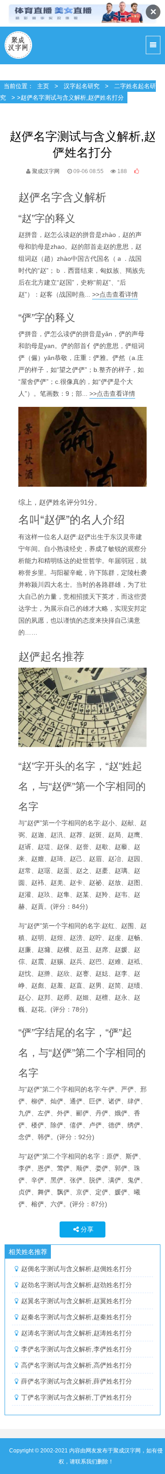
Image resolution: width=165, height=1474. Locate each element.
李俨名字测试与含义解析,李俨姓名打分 (76, 1349)
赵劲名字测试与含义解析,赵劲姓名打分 (76, 1284)
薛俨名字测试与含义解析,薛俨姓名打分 (76, 1381)
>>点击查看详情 (115, 294)
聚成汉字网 (19, 45)
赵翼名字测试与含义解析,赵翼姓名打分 (76, 1301)
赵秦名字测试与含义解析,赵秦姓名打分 (76, 1317)
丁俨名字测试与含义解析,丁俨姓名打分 (76, 1397)
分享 (87, 1229)
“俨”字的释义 (46, 317)
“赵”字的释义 (46, 218)
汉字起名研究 (81, 86)
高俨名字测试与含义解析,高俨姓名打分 (76, 1365)
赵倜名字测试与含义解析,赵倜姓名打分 (76, 1268)
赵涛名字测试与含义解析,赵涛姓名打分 (76, 1333)
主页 (43, 86)
